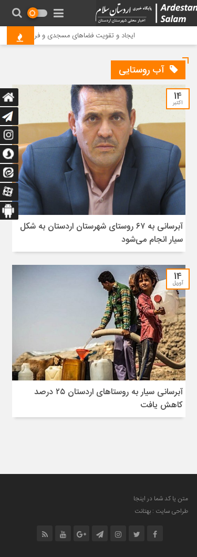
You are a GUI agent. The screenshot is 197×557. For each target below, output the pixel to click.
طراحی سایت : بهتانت (161, 511)
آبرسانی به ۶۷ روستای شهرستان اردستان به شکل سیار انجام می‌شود (101, 233)
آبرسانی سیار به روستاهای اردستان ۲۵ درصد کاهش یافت (108, 398)
